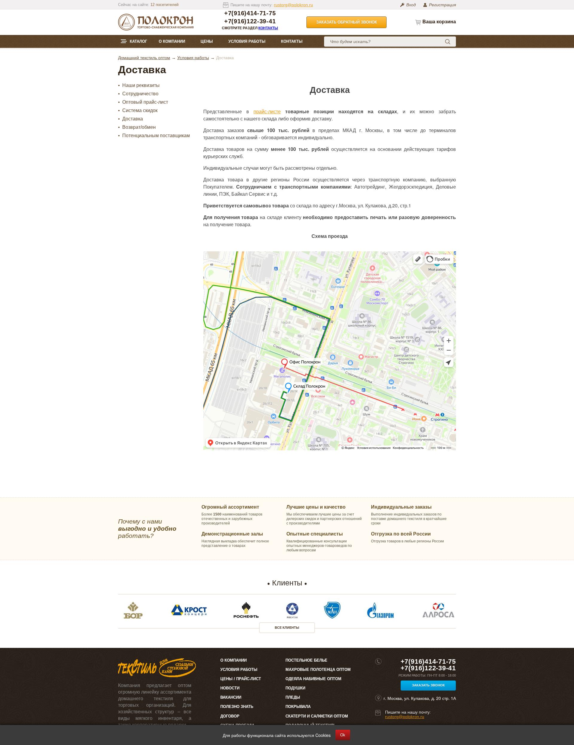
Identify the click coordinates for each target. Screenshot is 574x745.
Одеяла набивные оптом (313, 679)
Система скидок (140, 110)
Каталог (138, 41)
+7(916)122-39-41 (250, 21)
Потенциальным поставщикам (156, 135)
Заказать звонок (428, 685)
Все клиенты (287, 627)
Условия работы (246, 41)
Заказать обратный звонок (346, 22)
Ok (342, 735)
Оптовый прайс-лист (145, 102)
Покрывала (298, 707)
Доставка (132, 119)
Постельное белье (306, 660)
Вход (411, 5)
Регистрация (442, 5)
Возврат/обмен (139, 127)
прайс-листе (267, 111)
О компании (172, 41)
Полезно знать (236, 707)
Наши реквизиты (141, 85)
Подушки (295, 688)
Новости (229, 688)
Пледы (293, 697)
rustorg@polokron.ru (293, 4)
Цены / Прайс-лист (240, 679)
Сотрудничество (140, 93)
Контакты (268, 28)
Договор (229, 716)
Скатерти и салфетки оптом (317, 716)
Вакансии (230, 697)
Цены (207, 41)
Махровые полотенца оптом (318, 669)
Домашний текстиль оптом (144, 58)
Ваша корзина (439, 21)
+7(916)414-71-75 (250, 13)
